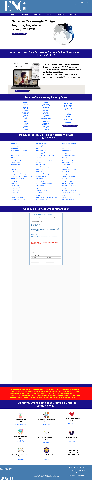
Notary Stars (53, 475)
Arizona (25, 105)
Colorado (25, 110)
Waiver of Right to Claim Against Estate (46, 167)
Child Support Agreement (42, 178)
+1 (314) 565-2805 (84, 2)
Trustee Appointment (67, 197)
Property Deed (14, 183)
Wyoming (68, 122)
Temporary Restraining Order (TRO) (71, 194)
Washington (68, 118)
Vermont (68, 114)
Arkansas (25, 107)
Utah (68, 113)
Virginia (68, 116)
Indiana (25, 123)
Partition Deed (65, 171)
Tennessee (68, 110)
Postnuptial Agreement (68, 178)
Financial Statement (16, 162)
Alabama (25, 102)
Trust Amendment (40, 157)
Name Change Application (17, 178)
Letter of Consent (66, 150)
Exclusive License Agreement (43, 188)
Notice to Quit (65, 166)
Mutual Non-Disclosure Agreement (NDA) (21, 176)
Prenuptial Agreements (47, 437)
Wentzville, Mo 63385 (5, 469)
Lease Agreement (15, 167)
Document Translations (46, 420)
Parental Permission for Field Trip (70, 169)
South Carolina (68, 107)
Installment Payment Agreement (44, 201)
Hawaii (26, 118)
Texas (68, 111)
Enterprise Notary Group (12, 12)
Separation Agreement (41, 143)
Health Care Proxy (15, 164)
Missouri (46, 112)
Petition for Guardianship (68, 176)
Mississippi (46, 110)
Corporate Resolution (41, 180)
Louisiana (25, 129)
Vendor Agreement (40, 166)
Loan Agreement (15, 171)
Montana (46, 113)
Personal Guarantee (67, 174)
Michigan (46, 107)
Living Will (64, 153)
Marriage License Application (18, 173)
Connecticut (25, 112)
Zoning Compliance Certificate (43, 174)
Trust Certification (40, 159)
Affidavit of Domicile (41, 176)
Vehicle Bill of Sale (40, 164)
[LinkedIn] (2, 478)
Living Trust (14, 169)
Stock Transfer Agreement (68, 192)
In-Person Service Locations (77, 467)
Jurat (63, 146)
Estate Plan (38, 187)
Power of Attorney (15, 187)
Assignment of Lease (16, 148)
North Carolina (46, 124)
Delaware (25, 113)
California (25, 109)
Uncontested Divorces (72, 437)
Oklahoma (46, 129)
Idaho (25, 120)
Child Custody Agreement (17, 155)
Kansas (25, 126)
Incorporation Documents (42, 199)
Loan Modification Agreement (69, 155)
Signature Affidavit (40, 146)
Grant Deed (39, 192)
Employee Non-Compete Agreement (45, 181)
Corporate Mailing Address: (6, 466)
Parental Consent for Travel (18, 180)
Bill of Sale (13, 152)
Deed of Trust (14, 159)
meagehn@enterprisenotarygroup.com (80, 4)
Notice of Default (66, 164)
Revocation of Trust (67, 188)
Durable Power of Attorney (17, 160)
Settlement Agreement (41, 145)
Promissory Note (15, 185)
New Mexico (46, 121)
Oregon (68, 102)
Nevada (46, 117)
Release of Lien (14, 192)
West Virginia (68, 119)
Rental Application (66, 187)
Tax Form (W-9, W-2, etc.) (42, 153)
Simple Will (38, 148)
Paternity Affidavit (66, 173)
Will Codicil (38, 171)
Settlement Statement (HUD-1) (69, 190)
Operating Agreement (67, 167)
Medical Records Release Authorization (20, 174)
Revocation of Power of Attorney (19, 199)
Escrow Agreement (40, 185)
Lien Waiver (65, 152)
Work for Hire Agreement (42, 173)
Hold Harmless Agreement (17, 166)
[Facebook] (11, 478)
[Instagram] (6, 478)
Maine (46, 102)
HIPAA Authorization (41, 195)
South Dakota (68, 108)
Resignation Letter (15, 195)
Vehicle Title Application (68, 199)
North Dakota (46, 126)
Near (46, 422)
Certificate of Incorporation (18, 153)
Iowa (25, 124)
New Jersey (46, 120)
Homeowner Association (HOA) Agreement (46, 197)
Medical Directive (66, 159)
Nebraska (46, 115)
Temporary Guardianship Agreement (45, 155)
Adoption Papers (15, 143)
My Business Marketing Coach (45, 475)
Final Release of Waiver (41, 190)
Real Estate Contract (16, 190)
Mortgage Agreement (67, 160)
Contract (13, 157)
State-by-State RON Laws (78, 473)
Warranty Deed (39, 169)
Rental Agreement (15, 194)
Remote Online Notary (78, 470)
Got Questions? (73, 450)
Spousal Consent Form (41, 150)
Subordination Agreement (42, 152)
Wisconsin (68, 121)
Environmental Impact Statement (44, 183)
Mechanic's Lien (66, 157)
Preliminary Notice (66, 180)
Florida (26, 115)
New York (46, 123)
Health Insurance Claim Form (43, 194)
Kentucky (25, 128)
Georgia (25, 117)
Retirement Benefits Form (17, 197)
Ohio (46, 128)
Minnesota (46, 109)
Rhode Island (68, 105)
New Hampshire (46, 118)
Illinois (25, 121)
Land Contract (65, 148)
